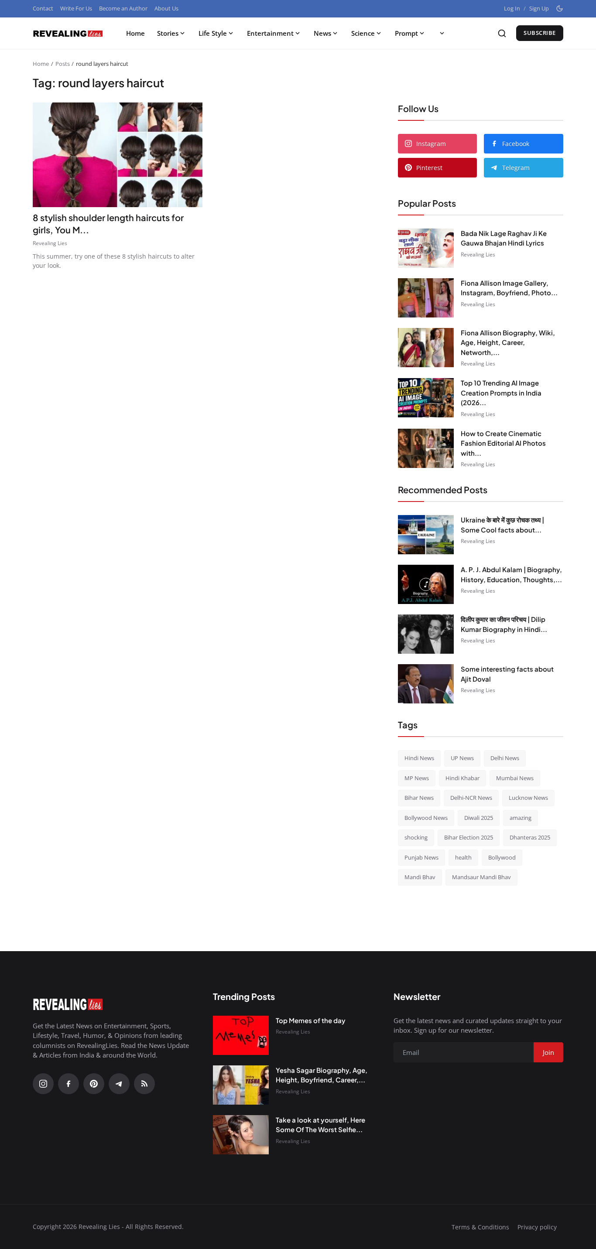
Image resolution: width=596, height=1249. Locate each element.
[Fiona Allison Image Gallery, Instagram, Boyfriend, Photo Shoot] (426, 297)
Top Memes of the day (311, 1020)
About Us (166, 8)
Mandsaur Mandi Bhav (481, 877)
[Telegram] (119, 1083)
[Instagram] (43, 1083)
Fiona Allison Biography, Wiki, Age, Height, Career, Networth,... (508, 342)
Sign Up (539, 8)
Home (135, 33)
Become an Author (123, 8)
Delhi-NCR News (471, 798)
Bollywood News (426, 818)
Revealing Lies (50, 243)
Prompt (406, 33)
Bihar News (419, 798)
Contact (43, 8)
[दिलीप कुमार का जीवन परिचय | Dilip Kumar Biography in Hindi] (426, 634)
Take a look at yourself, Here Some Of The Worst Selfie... (320, 1125)
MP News (416, 778)
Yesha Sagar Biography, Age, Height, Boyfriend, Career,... (321, 1075)
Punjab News (421, 857)
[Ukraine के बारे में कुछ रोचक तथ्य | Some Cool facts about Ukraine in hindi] (426, 534)
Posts (62, 64)
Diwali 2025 (478, 818)
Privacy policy (537, 1227)
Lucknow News (528, 798)
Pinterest (429, 168)
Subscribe (540, 33)
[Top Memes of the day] (241, 1035)
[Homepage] (68, 33)
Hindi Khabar (462, 778)
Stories (167, 33)
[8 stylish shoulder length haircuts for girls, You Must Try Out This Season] (117, 155)
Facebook (515, 144)
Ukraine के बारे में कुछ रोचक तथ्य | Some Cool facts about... (502, 524)
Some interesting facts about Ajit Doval (507, 674)
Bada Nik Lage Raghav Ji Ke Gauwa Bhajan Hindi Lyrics (504, 238)
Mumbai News (515, 778)
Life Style (213, 33)
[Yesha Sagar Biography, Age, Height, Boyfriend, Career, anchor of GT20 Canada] (241, 1085)
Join (548, 1052)
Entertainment (270, 33)
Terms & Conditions (480, 1227)
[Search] (502, 33)
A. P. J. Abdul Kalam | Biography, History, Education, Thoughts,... (511, 574)
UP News (462, 758)
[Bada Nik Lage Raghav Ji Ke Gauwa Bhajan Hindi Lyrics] (426, 248)
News (322, 33)
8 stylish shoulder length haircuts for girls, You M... (108, 223)
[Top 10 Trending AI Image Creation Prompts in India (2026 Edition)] (426, 397)
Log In (512, 8)
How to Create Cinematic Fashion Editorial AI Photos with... (503, 443)
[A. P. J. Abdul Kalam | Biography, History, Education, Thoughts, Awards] (426, 584)
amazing (520, 818)
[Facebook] (68, 1083)
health (463, 857)
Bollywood (502, 857)
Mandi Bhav (419, 877)
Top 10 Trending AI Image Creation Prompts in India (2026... (501, 392)
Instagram (431, 144)
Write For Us (76, 8)
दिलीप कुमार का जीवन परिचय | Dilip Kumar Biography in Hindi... (504, 624)
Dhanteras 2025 (530, 837)
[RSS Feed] (144, 1083)
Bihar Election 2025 (468, 837)
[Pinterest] (93, 1083)
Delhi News (504, 758)
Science (363, 33)
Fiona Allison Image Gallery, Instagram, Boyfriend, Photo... (509, 288)
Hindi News (419, 758)
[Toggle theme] (559, 8)
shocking (416, 837)
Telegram (516, 168)
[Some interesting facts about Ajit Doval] (426, 683)
